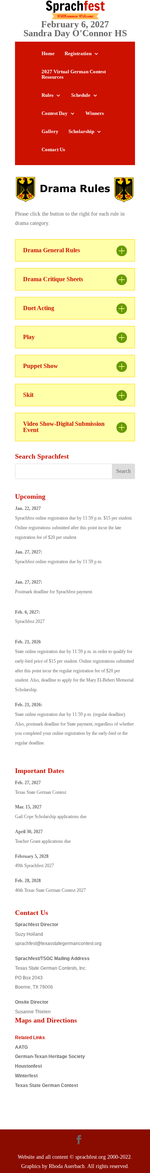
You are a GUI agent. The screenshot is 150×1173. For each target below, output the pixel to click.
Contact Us (53, 149)
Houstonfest (28, 1066)
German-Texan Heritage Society (50, 1056)
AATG (21, 1047)
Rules (47, 95)
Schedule (80, 95)
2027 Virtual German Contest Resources (74, 74)
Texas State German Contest (46, 1085)
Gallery (50, 131)
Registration (78, 53)
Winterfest (26, 1075)
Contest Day (55, 113)
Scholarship (81, 131)
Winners (94, 113)
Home (48, 53)
